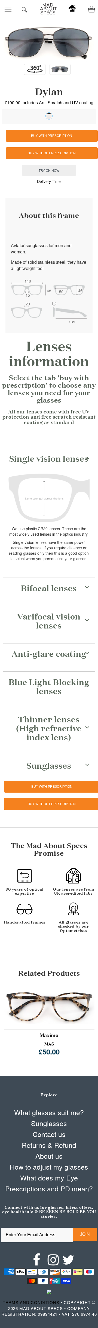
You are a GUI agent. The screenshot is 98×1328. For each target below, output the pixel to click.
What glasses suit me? (49, 1112)
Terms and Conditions (31, 1302)
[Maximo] (49, 1005)
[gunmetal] (49, 116)
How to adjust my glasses (49, 1166)
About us (49, 1156)
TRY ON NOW (49, 170)
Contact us (49, 1134)
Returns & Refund (49, 1145)
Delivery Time (49, 181)
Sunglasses (49, 1123)
